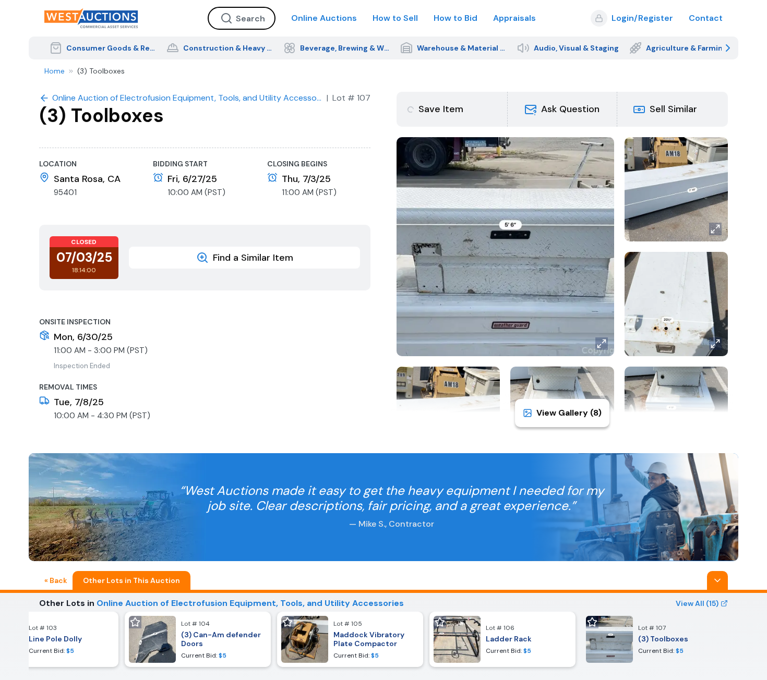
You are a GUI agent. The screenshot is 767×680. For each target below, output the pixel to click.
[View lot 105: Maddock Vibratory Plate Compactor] (350, 639)
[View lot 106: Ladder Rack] (502, 639)
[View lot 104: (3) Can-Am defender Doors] (198, 639)
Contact (706, 18)
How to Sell (395, 18)
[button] (562, 109)
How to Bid (455, 18)
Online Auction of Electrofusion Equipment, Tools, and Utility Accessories (250, 603)
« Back (55, 580)
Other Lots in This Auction (131, 580)
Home (54, 71)
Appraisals (514, 18)
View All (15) (697, 603)
